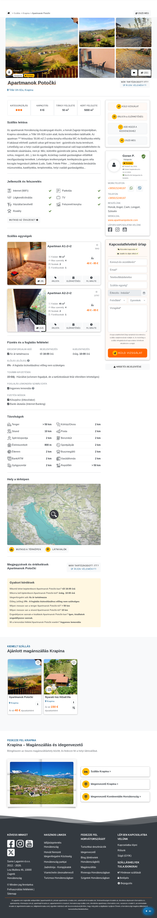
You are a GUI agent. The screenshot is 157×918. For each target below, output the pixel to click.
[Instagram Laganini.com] (20, 843)
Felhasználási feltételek (20, 889)
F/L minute (91, 281)
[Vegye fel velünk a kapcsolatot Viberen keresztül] (139, 188)
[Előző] (11, 676)
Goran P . (18, 70)
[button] (54, 514)
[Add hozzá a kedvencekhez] (38, 662)
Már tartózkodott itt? (134, 83)
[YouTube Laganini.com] (29, 843)
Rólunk (121, 850)
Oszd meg (143, 13)
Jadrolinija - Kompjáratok (57, 867)
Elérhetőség (73, 281)
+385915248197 (117, 188)
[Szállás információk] (37, 703)
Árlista (55, 281)
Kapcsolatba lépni (127, 845)
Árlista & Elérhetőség (130, 117)
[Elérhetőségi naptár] (73, 707)
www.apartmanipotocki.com (123, 220)
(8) (42, 281)
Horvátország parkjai (55, 862)
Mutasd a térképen (28, 549)
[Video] (134, 73)
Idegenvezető (88, 852)
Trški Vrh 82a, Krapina (21, 90)
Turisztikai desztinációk (93, 847)
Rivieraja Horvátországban (95, 872)
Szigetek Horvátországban (95, 878)
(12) (41, 328)
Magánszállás (88, 867)
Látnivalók (59, 549)
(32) (145, 73)
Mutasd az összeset (22, 220)
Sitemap (11, 893)
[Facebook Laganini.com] (11, 843)
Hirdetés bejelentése (128, 367)
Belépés (124, 878)
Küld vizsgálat (130, 106)
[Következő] (37, 676)
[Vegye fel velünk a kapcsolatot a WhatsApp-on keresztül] (131, 188)
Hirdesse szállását (130, 872)
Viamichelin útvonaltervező (58, 872)
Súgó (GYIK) (124, 855)
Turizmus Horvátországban (58, 878)
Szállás (17, 13)
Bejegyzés (126, 883)
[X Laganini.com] (11, 852)
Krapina (26, 13)
